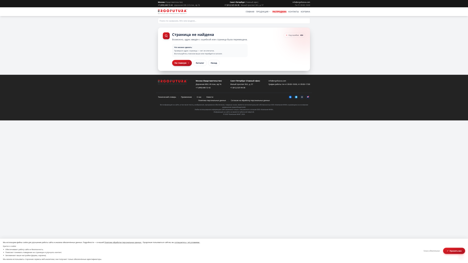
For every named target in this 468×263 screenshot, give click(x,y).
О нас (199, 97)
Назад (214, 63)
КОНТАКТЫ (293, 11)
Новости (209, 97)
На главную (180, 63)
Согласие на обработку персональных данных (250, 100)
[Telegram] (296, 97)
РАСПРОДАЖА (279, 11)
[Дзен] (302, 97)
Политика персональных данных (212, 100)
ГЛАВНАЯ (250, 11)
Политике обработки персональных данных (123, 242)
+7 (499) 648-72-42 (165, 5)
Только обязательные (432, 251)
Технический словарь (167, 97)
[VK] (290, 97)
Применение (186, 97)
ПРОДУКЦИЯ (262, 11)
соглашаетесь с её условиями (187, 242)
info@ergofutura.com (301, 2)
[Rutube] (308, 97)
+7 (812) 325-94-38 (231, 5)
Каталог (200, 63)
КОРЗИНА (305, 11)
